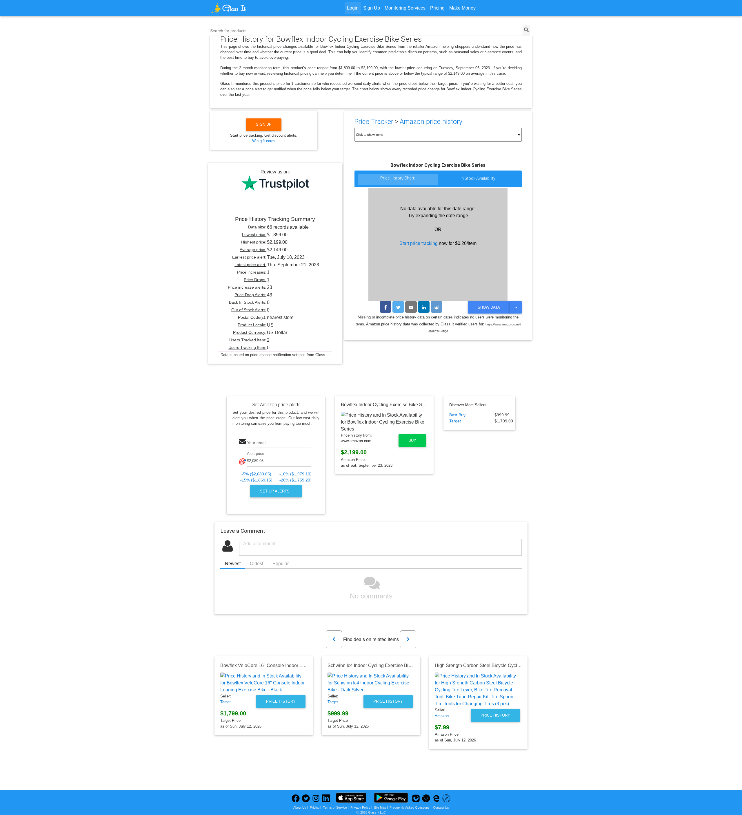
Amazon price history (431, 122)
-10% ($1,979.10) (295, 474)
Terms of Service (335, 807)
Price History (281, 701)
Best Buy (457, 415)
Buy (412, 440)
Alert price (255, 453)
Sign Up (371, 8)
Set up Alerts (275, 491)
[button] (334, 639)
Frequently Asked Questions (410, 807)
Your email (256, 442)
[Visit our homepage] (250, 8)
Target (455, 421)
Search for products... (230, 30)
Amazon (442, 716)
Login (353, 8)
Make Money (462, 8)
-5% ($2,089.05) (256, 474)
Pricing (437, 8)
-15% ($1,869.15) (256, 480)
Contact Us (441, 807)
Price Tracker (373, 122)
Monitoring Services (405, 8)
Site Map (380, 807)
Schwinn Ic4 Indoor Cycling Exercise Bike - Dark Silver (384, 665)
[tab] (398, 180)
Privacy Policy (360, 807)
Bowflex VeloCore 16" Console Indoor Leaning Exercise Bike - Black (290, 665)
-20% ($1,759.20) (295, 480)
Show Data (489, 307)
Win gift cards (263, 141)
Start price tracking (418, 243)
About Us (299, 807)
